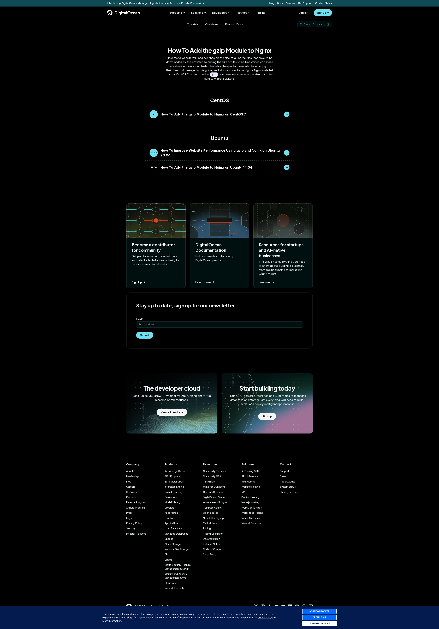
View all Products (174, 588)
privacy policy (186, 614)
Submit (144, 335)
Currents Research (213, 492)
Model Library (172, 502)
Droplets (169, 507)
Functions (170, 518)
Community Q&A (212, 476)
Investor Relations (136, 533)
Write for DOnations (214, 486)
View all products (172, 412)
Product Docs (234, 24)
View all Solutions (251, 523)
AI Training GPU (250, 471)
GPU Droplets (172, 476)
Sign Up (137, 282)
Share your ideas (289, 492)
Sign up (321, 12)
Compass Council (213, 507)
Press (129, 512)
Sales (283, 476)
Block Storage (173, 544)
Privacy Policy (134, 523)
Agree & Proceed (319, 611)
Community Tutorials (214, 471)
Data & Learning (173, 492)
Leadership (132, 476)
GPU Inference (249, 476)
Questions (211, 24)
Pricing (207, 528)
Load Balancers (173, 528)
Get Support (305, 3)
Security (130, 528)
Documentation (211, 538)
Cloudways (171, 583)
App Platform (172, 523)
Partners (131, 497)
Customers (132, 492)
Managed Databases (176, 533)
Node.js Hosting (250, 502)
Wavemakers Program (215, 502)
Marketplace (210, 523)
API (166, 554)
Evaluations (171, 497)
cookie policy (265, 617)
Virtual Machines (250, 518)
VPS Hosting (248, 481)
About (129, 471)
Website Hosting (250, 486)
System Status (288, 486)
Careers (290, 3)
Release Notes (211, 544)
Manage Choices (320, 623)
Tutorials (192, 24)
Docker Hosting (250, 497)
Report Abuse (287, 481)
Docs (280, 3)
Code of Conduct (213, 549)
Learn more (203, 282)
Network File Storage (177, 549)
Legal (129, 518)
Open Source (210, 512)
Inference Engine (174, 486)
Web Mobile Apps (251, 507)
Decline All (319, 617)
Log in (303, 12)
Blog (271, 3)
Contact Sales (323, 3)
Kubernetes (171, 512)
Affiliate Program (135, 507)
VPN (243, 492)
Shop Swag (209, 554)
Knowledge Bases (175, 471)
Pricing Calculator (213, 533)
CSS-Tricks (209, 481)
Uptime (169, 559)
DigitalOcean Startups (215, 497)
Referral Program (136, 502)
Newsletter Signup (213, 518)
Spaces (169, 538)
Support (284, 471)
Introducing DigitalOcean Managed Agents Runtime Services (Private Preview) (154, 3)
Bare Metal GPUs (174, 481)
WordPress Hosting (252, 512)
